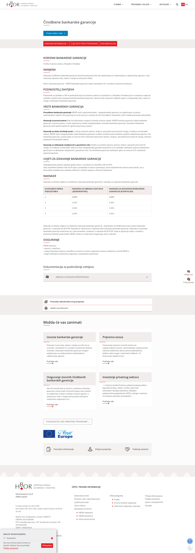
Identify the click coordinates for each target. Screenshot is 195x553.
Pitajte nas (188, 275)
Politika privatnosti (152, 499)
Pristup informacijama (153, 496)
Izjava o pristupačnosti (154, 502)
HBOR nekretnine (86, 513)
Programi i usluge (140, 4)
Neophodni (11, 538)
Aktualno (164, 4)
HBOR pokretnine (86, 516)
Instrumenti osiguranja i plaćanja (127, 506)
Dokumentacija (108, 44)
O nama (117, 4)
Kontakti (148, 506)
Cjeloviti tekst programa (84, 44)
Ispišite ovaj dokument (59, 308)
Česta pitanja (188, 282)
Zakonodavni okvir (81, 496)
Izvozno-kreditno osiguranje (125, 503)
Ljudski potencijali (81, 502)
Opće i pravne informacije (86, 487)
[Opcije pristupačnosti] (190, 541)
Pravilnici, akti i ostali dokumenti (87, 499)
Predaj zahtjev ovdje (54, 33)
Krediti (116, 500)
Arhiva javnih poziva (87, 519)
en (186, 4)
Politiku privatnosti (10, 548)
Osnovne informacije (55, 44)
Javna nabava (79, 506)
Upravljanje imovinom (83, 509)
